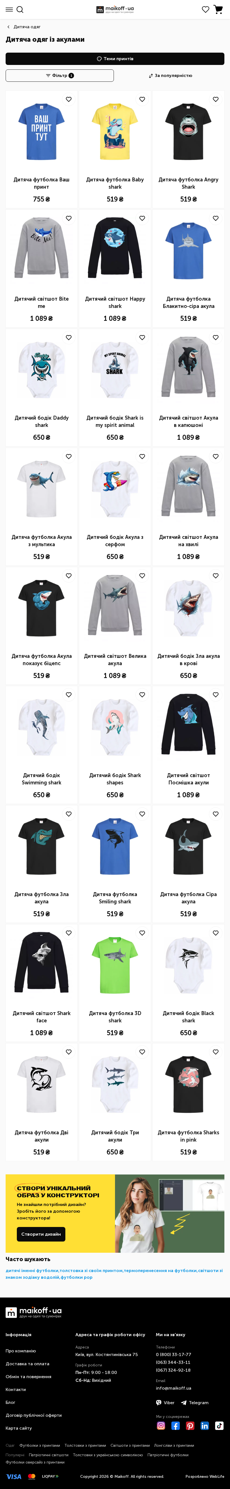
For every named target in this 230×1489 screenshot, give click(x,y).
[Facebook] (176, 1426)
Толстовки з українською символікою (108, 1455)
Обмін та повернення (28, 1376)
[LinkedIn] (205, 1426)
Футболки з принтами (39, 1445)
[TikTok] (219, 1426)
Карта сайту (19, 1428)
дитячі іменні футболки (32, 1270)
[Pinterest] (190, 1426)
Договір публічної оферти (34, 1415)
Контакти (16, 1389)
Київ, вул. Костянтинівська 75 (106, 1354)
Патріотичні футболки (168, 1455)
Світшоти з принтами (130, 1445)
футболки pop (77, 1277)
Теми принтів (119, 58)
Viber (169, 1402)
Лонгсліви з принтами (174, 1445)
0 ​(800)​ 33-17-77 (173, 1354)
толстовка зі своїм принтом (91, 1270)
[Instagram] (161, 1426)
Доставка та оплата (27, 1363)
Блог (10, 1402)
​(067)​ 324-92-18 (173, 1370)
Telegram (199, 1402)
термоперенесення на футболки (160, 1270)
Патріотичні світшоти (48, 1455)
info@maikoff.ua (173, 1388)
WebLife (217, 1476)
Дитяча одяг (26, 26)
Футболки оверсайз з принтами (35, 1462)
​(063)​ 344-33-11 (173, 1362)
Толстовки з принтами (85, 1445)
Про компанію (21, 1351)
